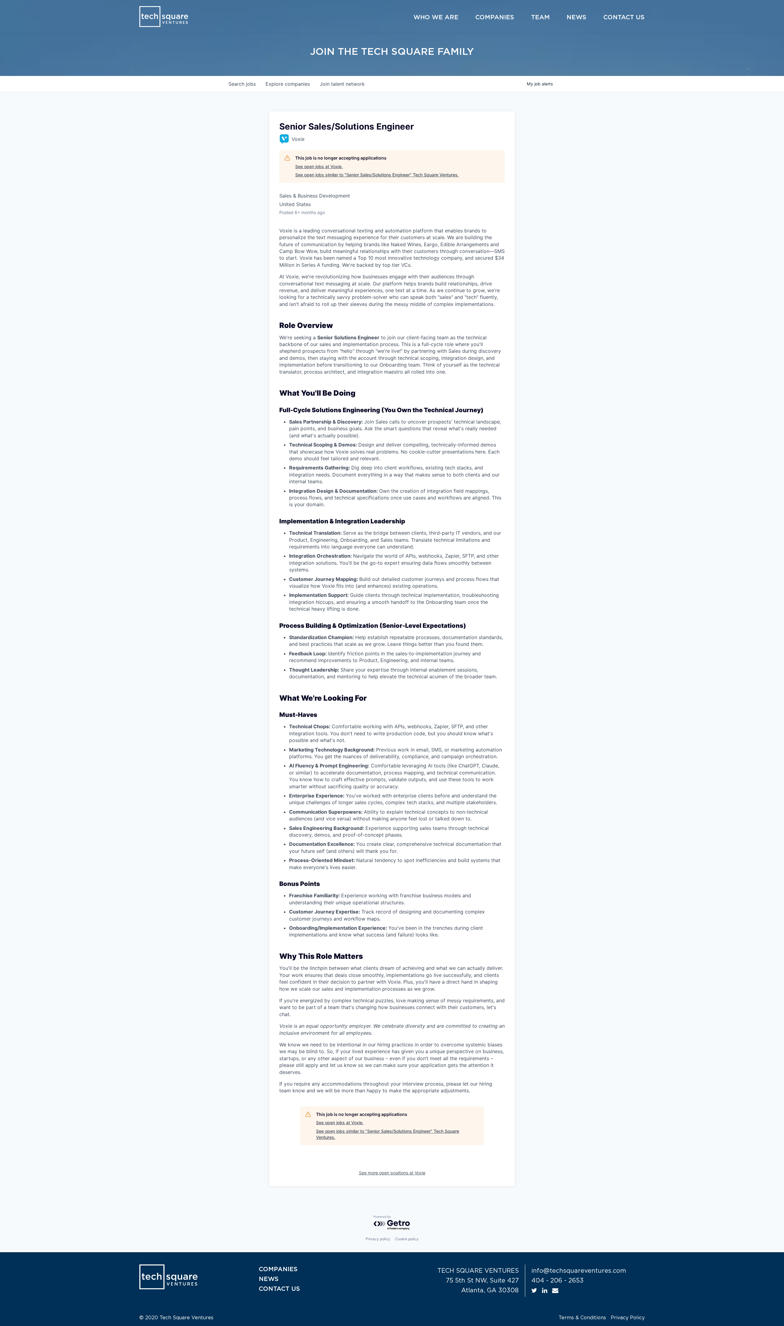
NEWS (269, 1279)
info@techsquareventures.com (578, 1271)
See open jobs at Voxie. (319, 166)
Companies (494, 17)
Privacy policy (378, 1239)
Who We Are (435, 17)
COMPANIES (278, 1269)
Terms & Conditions (582, 1317)
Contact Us (624, 17)
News (576, 17)
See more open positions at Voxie (392, 1172)
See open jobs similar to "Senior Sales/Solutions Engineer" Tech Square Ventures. (377, 174)
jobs (242, 84)
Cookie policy (407, 1239)
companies (288, 84)
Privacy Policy (628, 1317)
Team (540, 17)
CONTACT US (279, 1289)
